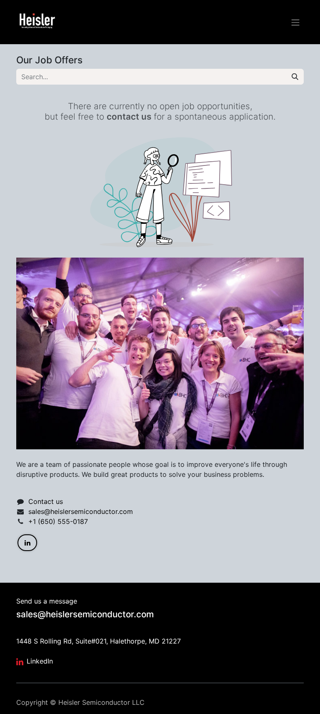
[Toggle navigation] (295, 22)
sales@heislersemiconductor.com (80, 511)
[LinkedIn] (27, 542)
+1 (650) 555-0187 (58, 521)
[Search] (295, 77)
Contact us (45, 501)
